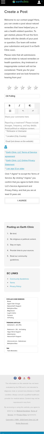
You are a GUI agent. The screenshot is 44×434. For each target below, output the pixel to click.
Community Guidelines (19, 279)
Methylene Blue (12, 308)
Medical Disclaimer (23, 411)
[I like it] (28, 87)
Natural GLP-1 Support (14, 306)
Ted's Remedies (12, 351)
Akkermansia (11, 334)
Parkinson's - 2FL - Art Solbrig (16, 329)
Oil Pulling (10, 317)
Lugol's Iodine (11, 313)
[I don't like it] (14, 87)
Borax (9, 301)
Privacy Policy (15, 286)
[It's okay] (21, 87)
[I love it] (34, 87)
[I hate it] (8, 87)
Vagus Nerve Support (14, 332)
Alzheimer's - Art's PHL (14, 325)
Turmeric (10, 315)
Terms (12, 283)
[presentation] (9, 105)
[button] (9, 105)
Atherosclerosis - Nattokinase (16, 341)
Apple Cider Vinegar (13, 303)
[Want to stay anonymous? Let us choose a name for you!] (5, 147)
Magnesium (11, 311)
